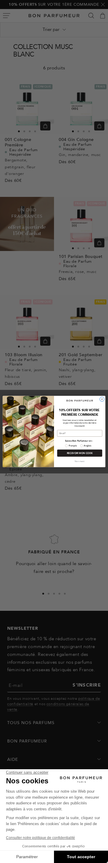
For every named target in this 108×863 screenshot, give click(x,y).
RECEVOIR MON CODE (80, 453)
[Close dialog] (102, 399)
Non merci (80, 461)
